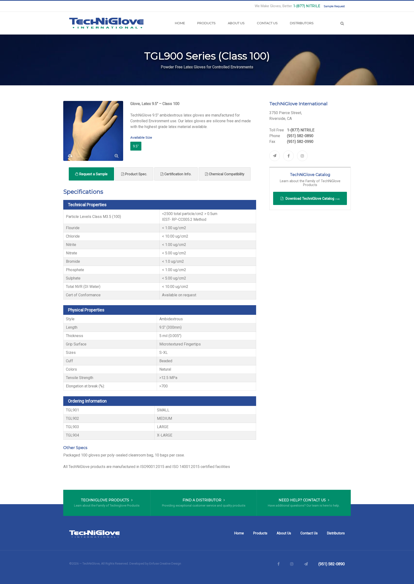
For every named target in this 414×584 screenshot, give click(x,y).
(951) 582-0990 (300, 141)
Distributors (302, 23)
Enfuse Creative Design (165, 563)
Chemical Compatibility (226, 174)
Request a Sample (93, 174)
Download (312, 199)
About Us (236, 23)
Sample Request (334, 6)
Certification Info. (177, 174)
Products (206, 23)
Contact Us (267, 23)
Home (180, 23)
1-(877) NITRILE (306, 6)
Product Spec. (135, 174)
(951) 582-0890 (300, 136)
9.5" (136, 146)
